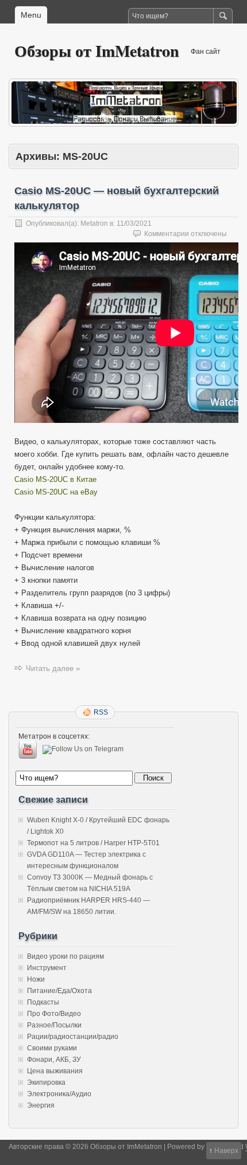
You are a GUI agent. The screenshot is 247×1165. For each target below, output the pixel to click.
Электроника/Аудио (59, 1094)
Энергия (41, 1105)
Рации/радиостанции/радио (72, 1037)
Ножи (36, 979)
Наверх (226, 1151)
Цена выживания (55, 1071)
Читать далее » (53, 668)
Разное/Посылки (54, 1025)
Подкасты (43, 1002)
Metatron (94, 223)
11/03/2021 (134, 223)
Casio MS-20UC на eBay (56, 492)
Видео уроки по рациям (65, 956)
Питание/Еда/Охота (59, 991)
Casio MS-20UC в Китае (55, 479)
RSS (101, 712)
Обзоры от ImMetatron (96, 50)
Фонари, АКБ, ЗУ (54, 1060)
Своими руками (52, 1048)
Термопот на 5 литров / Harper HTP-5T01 (93, 843)
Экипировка (46, 1082)
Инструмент (47, 968)
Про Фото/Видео (54, 1014)
